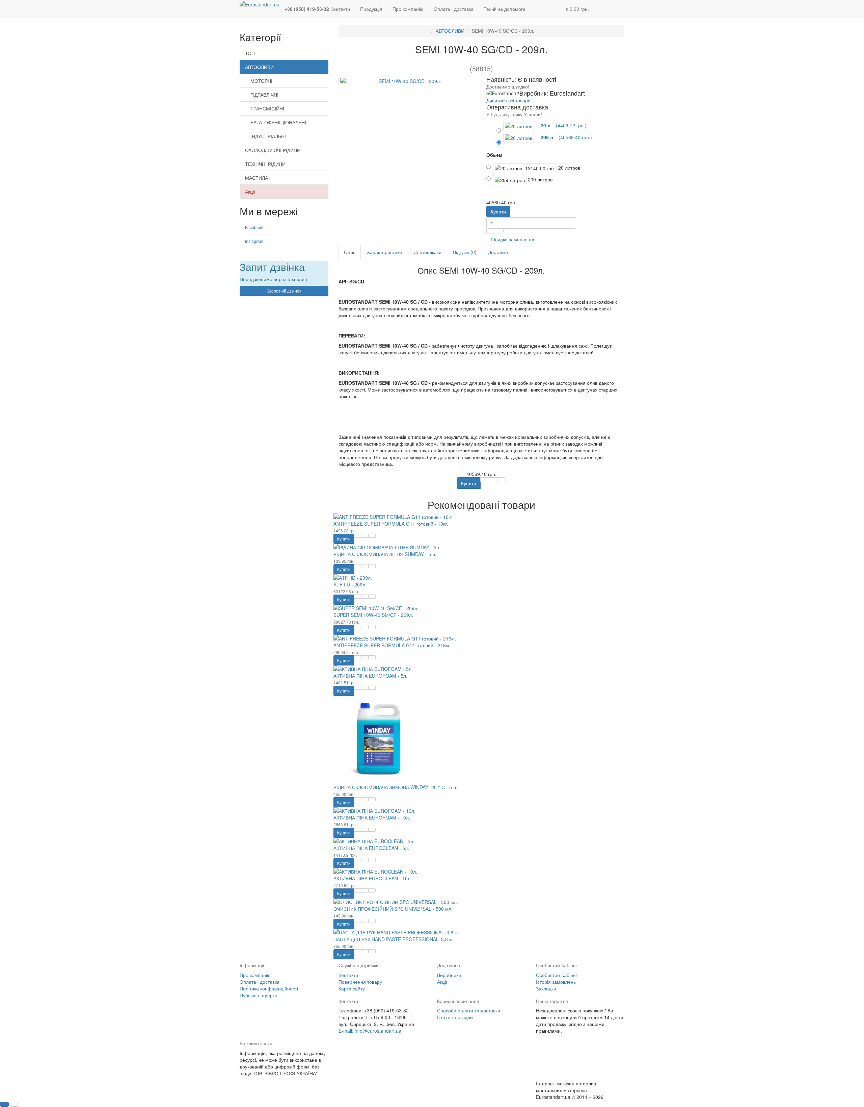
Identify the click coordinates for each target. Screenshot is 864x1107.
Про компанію (408, 8)
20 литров (568, 167)
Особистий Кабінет (557, 975)
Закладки (546, 988)
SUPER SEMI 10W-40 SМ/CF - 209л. (373, 614)
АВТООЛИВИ (259, 67)
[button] (577, 9)
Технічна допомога (504, 8)
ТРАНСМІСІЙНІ (267, 108)
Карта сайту (352, 988)
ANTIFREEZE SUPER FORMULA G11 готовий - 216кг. (392, 645)
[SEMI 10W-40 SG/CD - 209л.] (408, 81)
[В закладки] (490, 231)
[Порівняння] (499, 231)
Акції (250, 191)
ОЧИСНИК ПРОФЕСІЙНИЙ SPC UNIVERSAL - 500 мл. (393, 908)
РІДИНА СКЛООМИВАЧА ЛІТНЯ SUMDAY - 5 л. (384, 554)
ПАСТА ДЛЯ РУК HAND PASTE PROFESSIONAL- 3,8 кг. (393, 939)
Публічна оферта (258, 995)
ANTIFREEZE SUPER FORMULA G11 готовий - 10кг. (390, 523)
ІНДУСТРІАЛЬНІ (268, 136)
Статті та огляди (455, 1017)
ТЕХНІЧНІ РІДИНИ (265, 163)
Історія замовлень (556, 981)
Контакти (348, 975)
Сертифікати (427, 252)
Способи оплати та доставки (468, 1010)
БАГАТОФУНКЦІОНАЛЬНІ (278, 122)
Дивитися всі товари (508, 100)
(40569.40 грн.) (565, 137)
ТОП (250, 53)
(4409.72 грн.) (563, 125)
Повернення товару (360, 981)
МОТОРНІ (261, 80)
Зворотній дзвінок (284, 291)
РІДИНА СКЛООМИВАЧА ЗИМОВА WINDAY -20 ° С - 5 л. (395, 787)
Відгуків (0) (465, 252)
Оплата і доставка (454, 8)
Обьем (494, 154)
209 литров (539, 179)
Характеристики (384, 252)
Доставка (498, 252)
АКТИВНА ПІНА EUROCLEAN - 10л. (372, 878)
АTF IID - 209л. (350, 584)
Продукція (371, 8)
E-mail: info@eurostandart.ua (370, 1030)
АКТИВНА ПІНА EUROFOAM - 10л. (371, 817)
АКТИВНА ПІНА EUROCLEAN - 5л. (371, 848)
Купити (498, 211)
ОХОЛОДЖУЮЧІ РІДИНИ (272, 150)
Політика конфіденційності (269, 988)
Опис (349, 252)
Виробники (449, 975)
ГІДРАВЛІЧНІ (264, 94)
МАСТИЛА (256, 177)
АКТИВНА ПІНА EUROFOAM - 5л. (370, 675)
